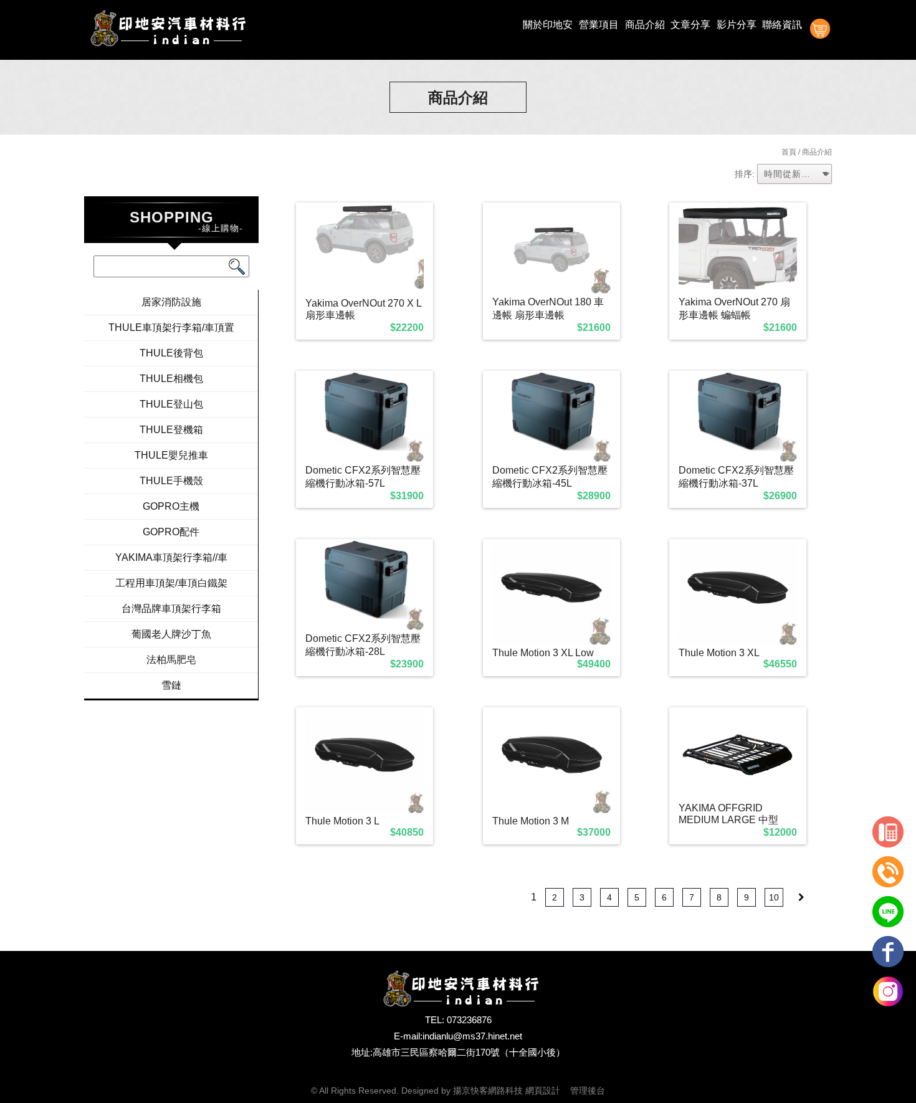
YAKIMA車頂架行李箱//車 (171, 557)
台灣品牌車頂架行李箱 (171, 608)
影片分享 (736, 24)
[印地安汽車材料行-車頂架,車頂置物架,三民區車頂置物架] (165, 29)
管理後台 (587, 1091)
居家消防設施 (171, 302)
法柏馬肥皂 (171, 659)
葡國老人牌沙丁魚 (171, 634)
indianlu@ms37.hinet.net (472, 1036)
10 (774, 897)
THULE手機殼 (171, 480)
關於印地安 (548, 24)
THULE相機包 (171, 378)
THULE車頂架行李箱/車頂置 (171, 327)
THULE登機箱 (171, 429)
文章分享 (690, 24)
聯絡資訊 (782, 24)
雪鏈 (171, 685)
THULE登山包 (171, 404)
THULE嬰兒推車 (171, 455)
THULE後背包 (171, 353)
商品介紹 (645, 24)
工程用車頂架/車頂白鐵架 (171, 583)
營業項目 (599, 24)
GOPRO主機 (171, 506)
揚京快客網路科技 (488, 1091)
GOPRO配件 (171, 532)
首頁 (788, 152)
